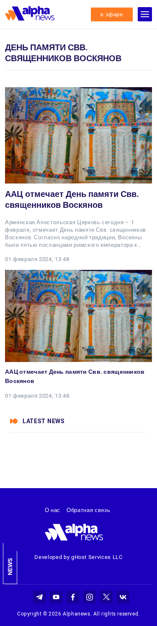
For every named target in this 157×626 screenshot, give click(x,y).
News (10, 566)
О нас (52, 510)
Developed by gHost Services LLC (78, 557)
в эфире (111, 14)
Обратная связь (88, 510)
